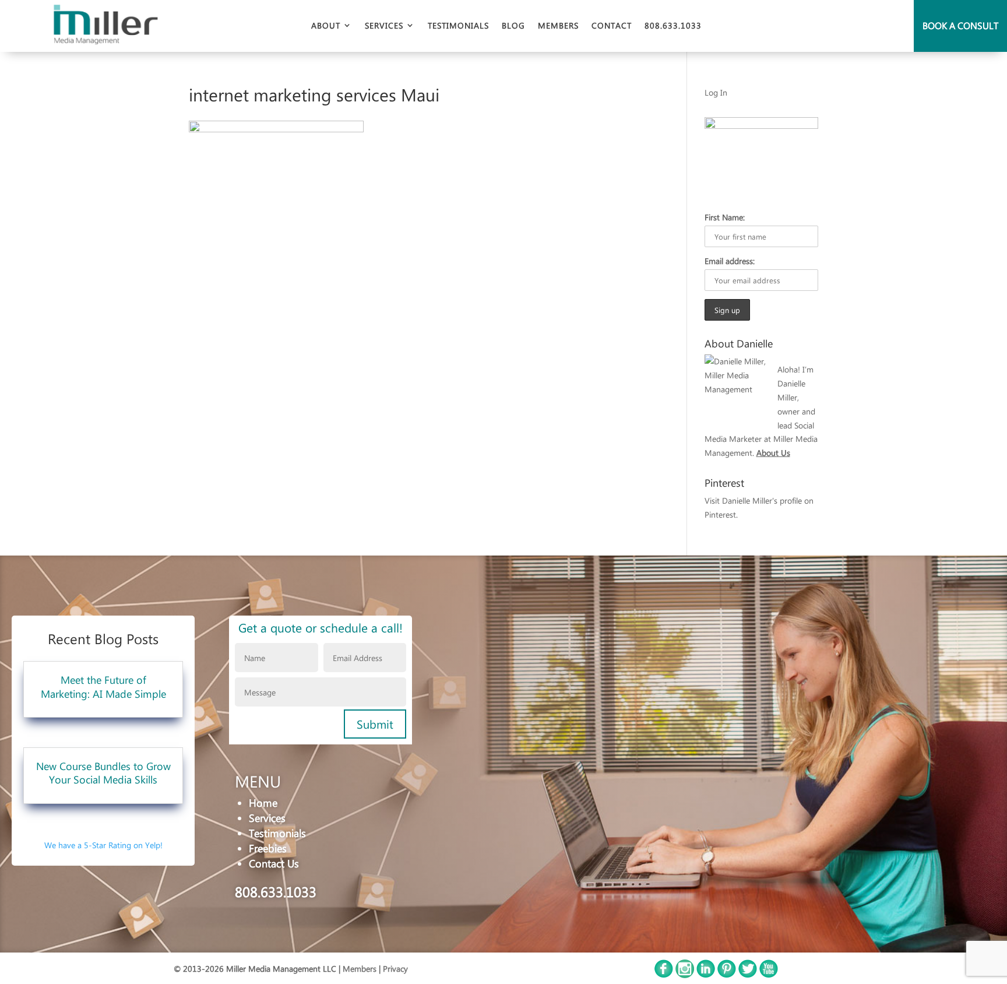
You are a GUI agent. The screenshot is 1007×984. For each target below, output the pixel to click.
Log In (716, 92)
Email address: (730, 260)
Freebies (268, 848)
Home (263, 802)
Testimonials (458, 25)
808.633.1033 (673, 25)
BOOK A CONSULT (960, 25)
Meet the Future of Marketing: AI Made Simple (103, 686)
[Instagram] (684, 974)
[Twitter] (747, 974)
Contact (611, 25)
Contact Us (274, 863)
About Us (773, 452)
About (325, 25)
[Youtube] (768, 974)
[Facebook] (663, 974)
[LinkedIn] (705, 974)
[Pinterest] (726, 974)
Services (384, 25)
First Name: (725, 217)
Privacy (395, 968)
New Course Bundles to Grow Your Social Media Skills (103, 772)
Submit (375, 724)
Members (558, 25)
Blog (513, 25)
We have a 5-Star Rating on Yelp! (103, 844)
